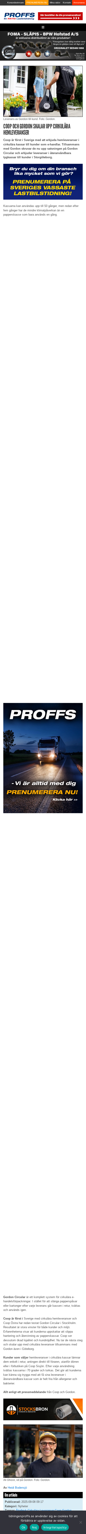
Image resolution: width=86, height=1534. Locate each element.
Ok (24, 1527)
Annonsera (79, 2)
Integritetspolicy (55, 1527)
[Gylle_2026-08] (43, 45)
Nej (34, 1527)
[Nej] (80, 1522)
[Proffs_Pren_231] (43, 181)
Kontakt (67, 2)
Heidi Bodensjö (17, 1487)
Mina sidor (55, 2)
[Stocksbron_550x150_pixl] (43, 1409)
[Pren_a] (60, 15)
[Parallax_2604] (43, 758)
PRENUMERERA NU (36, 2)
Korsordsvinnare (15, 2)
